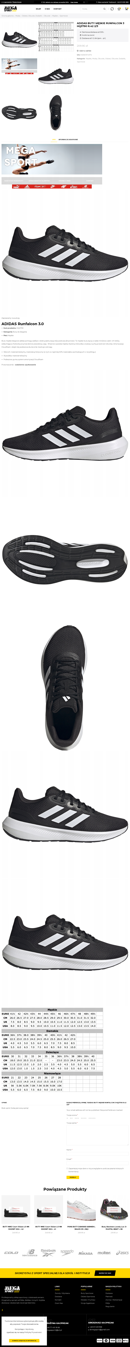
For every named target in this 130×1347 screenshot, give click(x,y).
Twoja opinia (72, 1123)
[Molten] (83, 1252)
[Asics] (102, 1252)
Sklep (38, 9)
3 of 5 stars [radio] (77, 1118)
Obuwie (47, 16)
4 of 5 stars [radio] (84, 1118)
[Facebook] (2, 1310)
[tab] (54, 139)
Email (69, 1159)
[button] (105, 1273)
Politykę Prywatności (33, 1332)
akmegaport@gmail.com (99, 1330)
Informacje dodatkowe (68, 139)
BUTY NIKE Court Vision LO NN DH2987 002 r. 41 (48, 1228)
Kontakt (58, 9)
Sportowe (64, 16)
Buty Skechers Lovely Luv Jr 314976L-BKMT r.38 (114, 1228)
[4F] (120, 1252)
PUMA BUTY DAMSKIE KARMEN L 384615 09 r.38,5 (81, 1228)
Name (70, 1150)
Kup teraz (74, 2)
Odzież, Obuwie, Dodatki (32, 16)
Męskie (55, 16)
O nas (47, 9)
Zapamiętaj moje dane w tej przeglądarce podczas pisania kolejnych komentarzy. (96, 1170)
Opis (54, 139)
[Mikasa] (65, 1252)
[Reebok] (28, 1253)
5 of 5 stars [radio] (92, 1118)
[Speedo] (46, 1252)
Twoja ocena (72, 1115)
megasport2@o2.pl (54, 1330)
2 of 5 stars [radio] (71, 1118)
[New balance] (9, 1252)
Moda (17, 16)
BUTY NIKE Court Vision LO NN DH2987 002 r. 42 (16, 1228)
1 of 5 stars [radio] (67, 1118)
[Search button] (104, 9)
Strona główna (8, 16)
